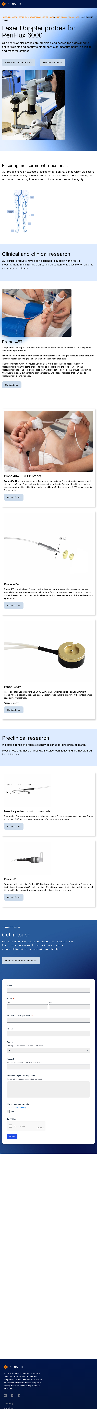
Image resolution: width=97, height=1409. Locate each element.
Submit (12, 1136)
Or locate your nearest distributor (21, 960)
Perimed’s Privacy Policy (16, 1107)
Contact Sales (11, 385)
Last (51, 1002)
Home (4, 17)
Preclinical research (52, 62)
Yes (12, 1111)
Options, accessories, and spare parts (36, 17)
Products (12, 17)
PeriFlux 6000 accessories (67, 17)
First (8, 1002)
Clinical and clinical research (18, 62)
